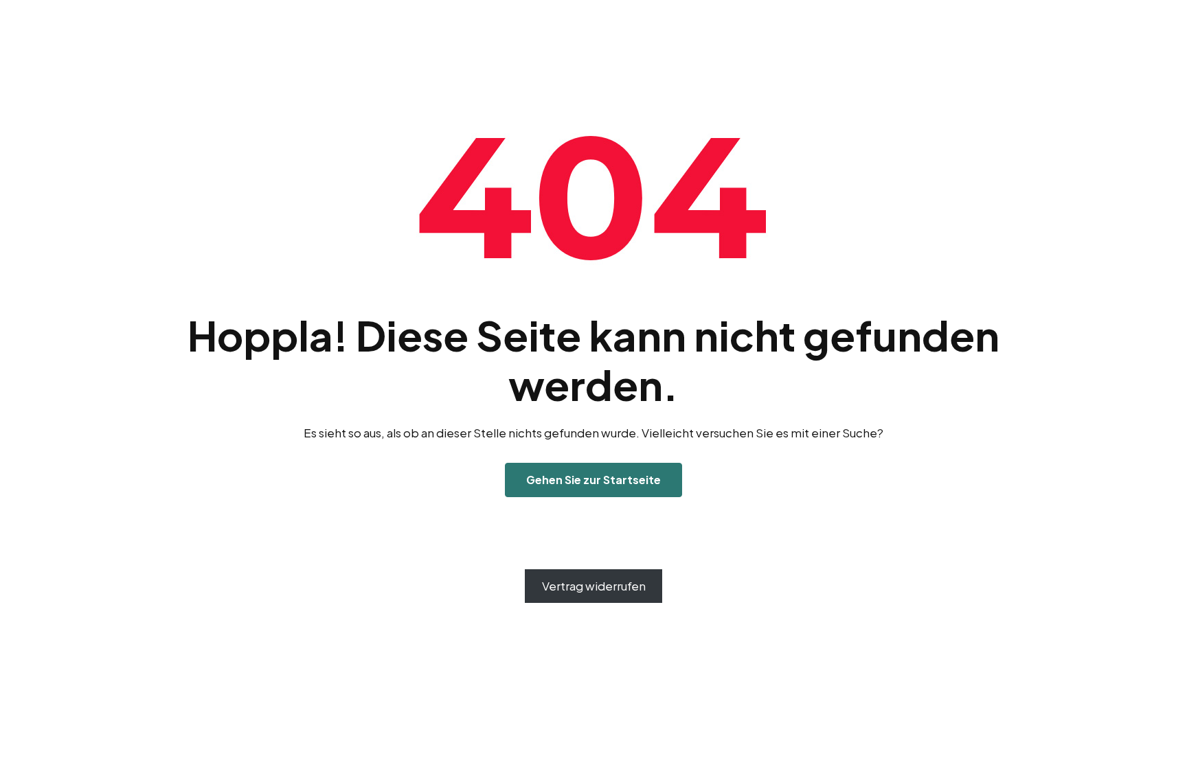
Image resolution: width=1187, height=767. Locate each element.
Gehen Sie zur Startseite (593, 479)
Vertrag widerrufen (594, 585)
